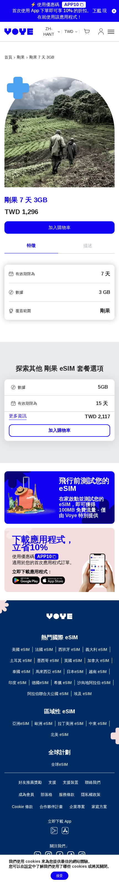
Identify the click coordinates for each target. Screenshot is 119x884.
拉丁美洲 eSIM (70, 723)
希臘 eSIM (63, 682)
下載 (96, 10)
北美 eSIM (59, 734)
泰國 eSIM (21, 671)
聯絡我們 (92, 782)
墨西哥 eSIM (48, 660)
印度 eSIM (17, 682)
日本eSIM (75, 671)
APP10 (71, 4)
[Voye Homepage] (18, 31)
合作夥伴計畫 (51, 806)
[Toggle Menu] (111, 32)
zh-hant (48, 31)
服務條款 (66, 794)
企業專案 (77, 806)
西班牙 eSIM (69, 649)
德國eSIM (40, 682)
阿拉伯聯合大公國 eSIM (47, 693)
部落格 (46, 794)
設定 (28, 866)
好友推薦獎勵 (30, 782)
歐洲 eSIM (43, 723)
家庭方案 (99, 806)
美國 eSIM (21, 649)
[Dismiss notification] (114, 11)
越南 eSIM (98, 671)
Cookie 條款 (22, 806)
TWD (68, 31)
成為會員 (26, 794)
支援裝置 (70, 782)
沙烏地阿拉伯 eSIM (93, 682)
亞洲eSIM (20, 723)
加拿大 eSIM (98, 660)
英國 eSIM (73, 660)
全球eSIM (59, 764)
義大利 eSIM (96, 649)
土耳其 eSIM (21, 660)
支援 (52, 782)
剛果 (21, 57)
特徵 (31, 245)
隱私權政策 (90, 794)
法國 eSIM (44, 649)
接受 (59, 876)
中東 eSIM (98, 723)
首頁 (8, 57)
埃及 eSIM (83, 693)
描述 (87, 245)
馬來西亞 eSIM (48, 671)
